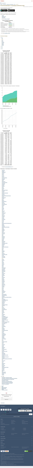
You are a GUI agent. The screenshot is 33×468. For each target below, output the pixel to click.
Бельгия (3, 188)
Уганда (3, 346)
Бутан (3, 199)
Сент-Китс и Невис (4, 322)
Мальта (3, 278)
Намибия (3, 286)
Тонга (3, 340)
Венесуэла (3, 203)
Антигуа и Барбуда (4, 177)
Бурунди (3, 198)
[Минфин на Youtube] (10, 410)
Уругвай (3, 350)
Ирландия (3, 236)
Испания (3, 238)
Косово (3, 255)
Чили (2, 362)
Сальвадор (3, 314)
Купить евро (12, 434)
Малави (3, 274)
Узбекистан (3, 347)
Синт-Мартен (4, 326)
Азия (2, 386)
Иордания (3, 233)
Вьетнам (3, 205)
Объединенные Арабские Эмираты (6, 297)
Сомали (3, 331)
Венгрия (3, 202)
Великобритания (4, 201)
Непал (3, 288)
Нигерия (3, 290)
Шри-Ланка (3, 365)
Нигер (3, 289)
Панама (3, 303)
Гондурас (3, 216)
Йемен (3, 240)
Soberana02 (3, 17)
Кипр (2, 249)
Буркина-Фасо (4, 197)
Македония (3, 273)
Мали (2, 276)
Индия (3, 231)
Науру (3, 287)
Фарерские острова (4, 351)
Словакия (3, 328)
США (2, 313)
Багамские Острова (4, 182)
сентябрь (3, 42)
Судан (3, 332)
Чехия (3, 361)
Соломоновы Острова (5, 330)
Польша (3, 307)
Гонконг (3, 217)
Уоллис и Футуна (4, 349)
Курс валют (2, 420)
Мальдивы (3, 277)
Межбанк (2, 422)
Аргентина (3, 178)
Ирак (2, 234)
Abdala (3, 15)
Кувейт (3, 259)
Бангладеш (3, 183)
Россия (3, 310)
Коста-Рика (3, 256)
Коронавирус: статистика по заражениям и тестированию (9, 378)
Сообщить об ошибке (16, 416)
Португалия (3, 308)
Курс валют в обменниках (14, 433)
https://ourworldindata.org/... (8, 166)
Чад (2, 359)
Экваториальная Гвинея (5, 367)
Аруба (3, 180)
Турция (3, 345)
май (2, 38)
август (2, 41)
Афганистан (3, 181)
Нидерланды (3, 291)
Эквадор (3, 366)
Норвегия (3, 296)
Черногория (3, 360)
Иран (2, 235)
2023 (2, 47)
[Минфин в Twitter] (6, 410)
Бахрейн (3, 185)
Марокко (3, 279)
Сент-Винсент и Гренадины (5, 321)
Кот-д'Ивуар (3, 257)
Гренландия (3, 219)
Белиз (3, 187)
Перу (2, 306)
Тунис (3, 343)
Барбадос (3, 184)
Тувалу (3, 342)
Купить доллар (2, 434)
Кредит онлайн (13, 423)
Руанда (3, 311)
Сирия (3, 327)
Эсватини (3, 368)
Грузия (3, 221)
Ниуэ (2, 293)
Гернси (3, 214)
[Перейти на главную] (2, 1)
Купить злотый (23, 434)
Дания (3, 222)
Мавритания (3, 270)
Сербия (3, 324)
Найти (31, 414)
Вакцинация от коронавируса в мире (7, 381)
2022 (2, 46)
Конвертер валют (3, 423)
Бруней (3, 196)
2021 (2, 37)
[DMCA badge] (28, 451)
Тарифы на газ (23, 422)
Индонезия (3, 232)
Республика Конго (4, 309)
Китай (3, 252)
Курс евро (23, 420)
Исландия (3, 237)
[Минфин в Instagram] (8, 410)
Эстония (3, 369)
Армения (3, 179)
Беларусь (3, 186)
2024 (2, 48)
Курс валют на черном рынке (25, 433)
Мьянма (3, 285)
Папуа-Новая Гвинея (5, 304)
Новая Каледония (4, 295)
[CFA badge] (11, 451)
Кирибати (3, 251)
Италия (3, 239)
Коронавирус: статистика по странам (7, 377)
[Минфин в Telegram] (4, 410)
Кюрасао (3, 260)
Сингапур (3, 325)
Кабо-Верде (3, 241)
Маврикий (3, 269)
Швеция (3, 364)
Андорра (3, 176)
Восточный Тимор (4, 204)
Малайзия (3, 275)
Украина (3, 348)
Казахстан (3, 242)
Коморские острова (4, 254)
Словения (3, 329)
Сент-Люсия (3, 323)
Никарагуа (3, 292)
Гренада (3, 218)
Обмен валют (2, 433)
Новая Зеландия (4, 294)
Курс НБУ (2, 421)
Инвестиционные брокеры (25, 421)
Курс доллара (12, 420)
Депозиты (12, 422)
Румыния (3, 312)
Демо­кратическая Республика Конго (6, 223)
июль (2, 40)
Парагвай (3, 305)
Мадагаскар (3, 271)
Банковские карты (13, 421)
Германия (3, 213)
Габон (3, 206)
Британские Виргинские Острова (6, 195)
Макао (3, 272)
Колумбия (3, 253)
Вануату (3, 200)
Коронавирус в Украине (5, 380)
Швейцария (3, 363)
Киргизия (3, 250)
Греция (3, 220)
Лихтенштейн (4, 267)
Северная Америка (4, 387)
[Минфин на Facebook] (1, 410)
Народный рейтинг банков (25, 423)
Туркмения (3, 344)
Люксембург (3, 268)
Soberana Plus (4, 16)
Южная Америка (4, 388)
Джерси (3, 224)
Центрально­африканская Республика (7, 358)
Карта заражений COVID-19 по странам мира (8, 379)
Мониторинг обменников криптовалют (5, 424)
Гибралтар (3, 215)
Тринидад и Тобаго (4, 341)
